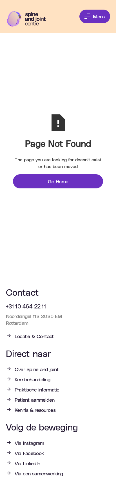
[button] (94, 16)
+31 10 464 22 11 (26, 306)
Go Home (58, 181)
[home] (30, 19)
